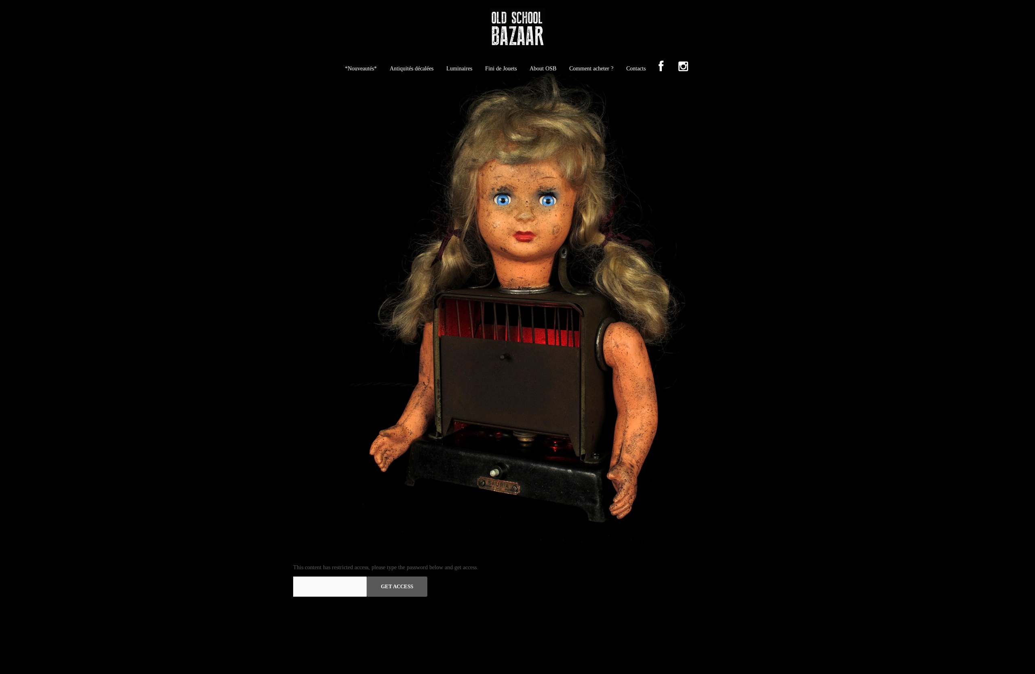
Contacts (636, 69)
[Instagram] (683, 67)
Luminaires (459, 69)
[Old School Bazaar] (517, 31)
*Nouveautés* (361, 69)
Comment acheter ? (591, 69)
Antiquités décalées (411, 69)
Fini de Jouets (501, 69)
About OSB (543, 69)
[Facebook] (661, 67)
